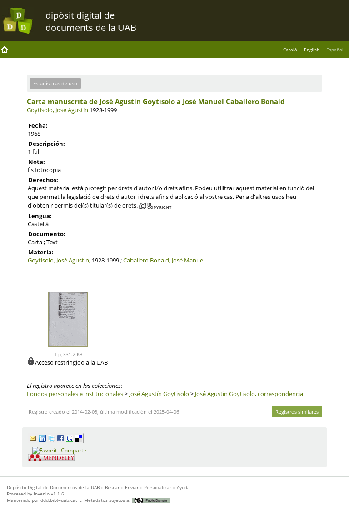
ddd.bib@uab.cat (58, 500)
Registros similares (297, 411)
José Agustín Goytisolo (159, 394)
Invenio (42, 493)
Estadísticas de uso (55, 83)
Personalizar (157, 487)
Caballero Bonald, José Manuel (163, 260)
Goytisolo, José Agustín (57, 110)
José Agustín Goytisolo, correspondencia (249, 394)
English (311, 49)
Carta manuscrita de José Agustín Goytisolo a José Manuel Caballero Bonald (156, 101)
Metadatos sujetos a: (108, 500)
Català (290, 49)
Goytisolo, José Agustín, (59, 260)
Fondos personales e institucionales (75, 394)
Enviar (132, 487)
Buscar (112, 487)
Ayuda (183, 487)
